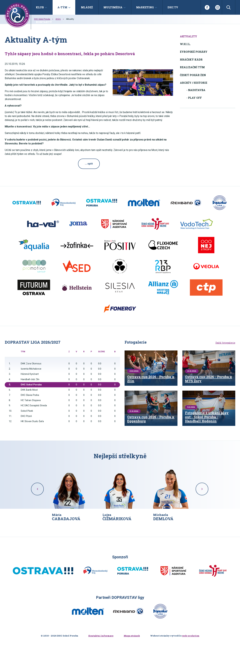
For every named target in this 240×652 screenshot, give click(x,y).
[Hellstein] (77, 287)
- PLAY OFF (194, 97)
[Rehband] (186, 202)
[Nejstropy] (206, 245)
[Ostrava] (26, 202)
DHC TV (173, 7)
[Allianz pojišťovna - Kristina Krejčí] (163, 287)
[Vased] (77, 266)
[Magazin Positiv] (120, 245)
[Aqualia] (33, 245)
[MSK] (63, 203)
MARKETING (145, 7)
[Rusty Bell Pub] (120, 266)
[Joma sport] (78, 224)
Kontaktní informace (100, 635)
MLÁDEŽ (87, 7)
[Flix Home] (163, 245)
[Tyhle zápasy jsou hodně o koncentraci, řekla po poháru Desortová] (143, 82)
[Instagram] (217, 7)
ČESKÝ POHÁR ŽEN (193, 75)
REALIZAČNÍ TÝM (192, 67)
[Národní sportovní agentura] (114, 224)
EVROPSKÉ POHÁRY (193, 51)
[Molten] (144, 203)
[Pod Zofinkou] (77, 245)
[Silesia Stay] (120, 287)
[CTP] (206, 287)
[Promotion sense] (33, 266)
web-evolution (190, 635)
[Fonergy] (120, 309)
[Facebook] (207, 7)
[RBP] (163, 266)
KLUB (40, 7)
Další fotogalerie (225, 342)
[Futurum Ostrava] (33, 287)
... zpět (89, 163)
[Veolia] (206, 266)
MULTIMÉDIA (113, 7)
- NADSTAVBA (195, 90)
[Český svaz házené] (155, 224)
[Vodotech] (196, 224)
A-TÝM (62, 7)
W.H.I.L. (185, 44)
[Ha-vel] (43, 224)
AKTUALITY (188, 36)
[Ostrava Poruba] (101, 202)
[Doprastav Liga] (219, 202)
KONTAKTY (44, 22)
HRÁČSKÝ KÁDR (191, 59)
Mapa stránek (132, 635)
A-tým (58, 19)
